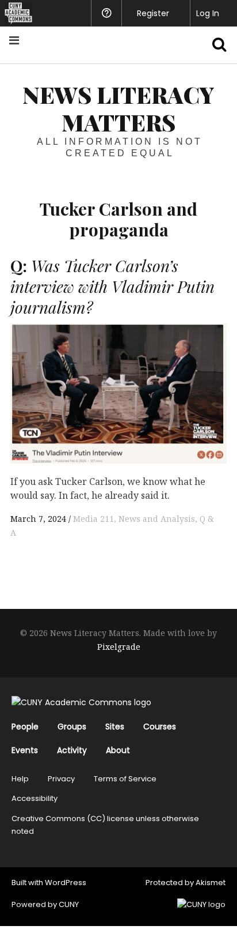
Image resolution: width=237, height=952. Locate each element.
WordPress (65, 882)
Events (25, 750)
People (25, 726)
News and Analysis (156, 518)
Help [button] (106, 13)
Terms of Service (125, 778)
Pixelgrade (118, 646)
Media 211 (93, 518)
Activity (72, 750)
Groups (72, 726)
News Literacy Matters (118, 108)
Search (213, 44)
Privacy (61, 778)
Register (153, 13)
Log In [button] (207, 13)
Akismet (210, 882)
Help (20, 778)
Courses (159, 726)
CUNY (69, 904)
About (118, 750)
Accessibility (35, 798)
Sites (114, 726)
